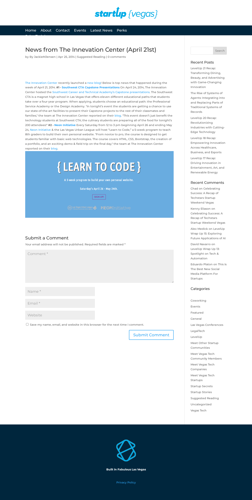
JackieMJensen (45, 57)
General (196, 319)
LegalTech (198, 331)
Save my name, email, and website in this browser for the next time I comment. (87, 324)
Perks (122, 31)
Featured (197, 312)
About (46, 31)
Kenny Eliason (201, 208)
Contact (63, 31)
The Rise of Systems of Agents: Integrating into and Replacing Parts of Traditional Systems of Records (208, 102)
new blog (94, 83)
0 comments (117, 57)
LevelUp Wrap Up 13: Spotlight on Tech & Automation (205, 253)
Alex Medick (199, 229)
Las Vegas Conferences (207, 325)
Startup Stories (201, 392)
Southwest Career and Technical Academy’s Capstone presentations (101, 92)
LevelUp (196, 337)
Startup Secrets (202, 386)
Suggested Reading (91, 57)
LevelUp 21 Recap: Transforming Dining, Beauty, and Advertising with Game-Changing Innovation (208, 77)
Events (80, 31)
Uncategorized (201, 404)
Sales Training (37, 36)
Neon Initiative (65, 125)
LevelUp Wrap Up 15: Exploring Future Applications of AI (208, 233)
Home (30, 31)
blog (118, 115)
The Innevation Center (41, 83)
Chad (194, 188)
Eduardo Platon (202, 264)
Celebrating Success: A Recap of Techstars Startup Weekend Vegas (208, 218)
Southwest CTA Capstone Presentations (91, 87)
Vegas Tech (199, 410)
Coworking (198, 300)
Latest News (101, 31)
